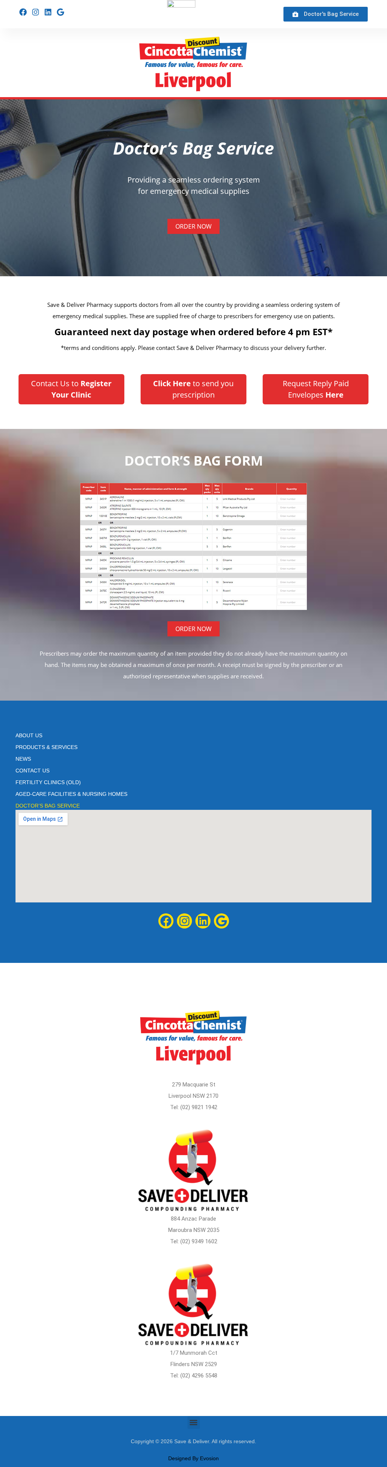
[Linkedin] (48, 12)
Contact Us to (71, 389)
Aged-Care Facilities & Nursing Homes (71, 794)
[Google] (60, 12)
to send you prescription (193, 389)
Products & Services (46, 747)
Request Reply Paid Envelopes (316, 389)
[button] (193, 1422)
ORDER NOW (193, 226)
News (23, 759)
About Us (28, 735)
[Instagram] (35, 12)
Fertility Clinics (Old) (48, 782)
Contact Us (32, 771)
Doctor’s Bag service (47, 806)
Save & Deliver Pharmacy (80, 304)
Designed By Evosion (193, 1458)
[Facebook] (23, 12)
